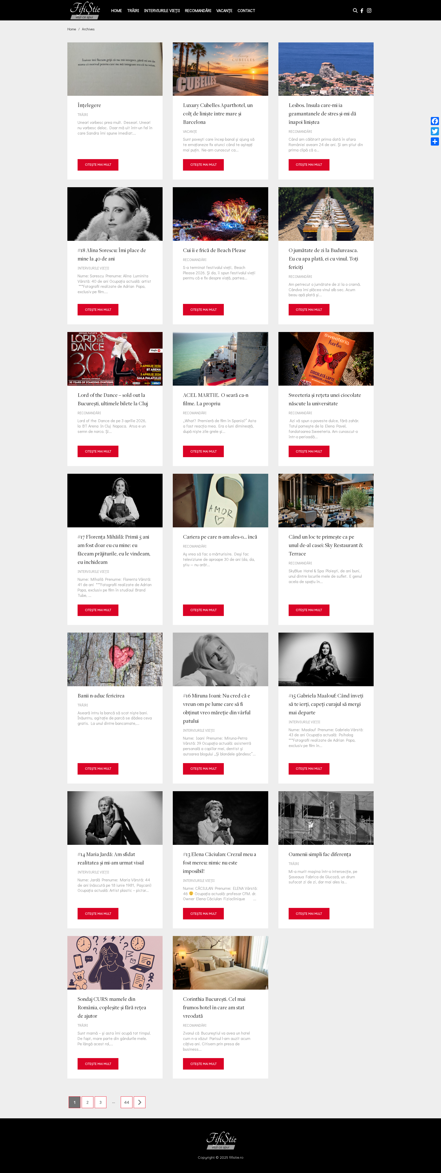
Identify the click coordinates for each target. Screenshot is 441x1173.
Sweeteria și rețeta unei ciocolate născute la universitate (326, 399)
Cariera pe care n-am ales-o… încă (220, 549)
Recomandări (198, 10)
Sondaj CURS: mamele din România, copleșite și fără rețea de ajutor (115, 1007)
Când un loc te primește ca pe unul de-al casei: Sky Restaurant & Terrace (326, 549)
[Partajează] (435, 141)
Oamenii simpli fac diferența (326, 859)
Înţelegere (115, 111)
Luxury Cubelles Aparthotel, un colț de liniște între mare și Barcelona (220, 111)
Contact (246, 10)
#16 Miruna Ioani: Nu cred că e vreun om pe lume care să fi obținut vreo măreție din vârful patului (220, 708)
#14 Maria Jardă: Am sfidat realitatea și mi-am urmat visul (115, 859)
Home (116, 10)
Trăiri (133, 10)
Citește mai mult (98, 165)
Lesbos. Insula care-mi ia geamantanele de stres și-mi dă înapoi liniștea (326, 111)
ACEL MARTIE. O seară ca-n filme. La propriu (220, 399)
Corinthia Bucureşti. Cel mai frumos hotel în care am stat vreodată (220, 1007)
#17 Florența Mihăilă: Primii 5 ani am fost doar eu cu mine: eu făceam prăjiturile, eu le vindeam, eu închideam (115, 549)
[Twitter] (435, 131)
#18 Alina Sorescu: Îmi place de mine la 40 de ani (115, 255)
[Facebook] (435, 121)
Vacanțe (224, 10)
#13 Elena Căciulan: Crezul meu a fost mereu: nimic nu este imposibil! (220, 859)
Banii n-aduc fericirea (115, 708)
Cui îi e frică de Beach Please (220, 255)
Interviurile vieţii (162, 10)
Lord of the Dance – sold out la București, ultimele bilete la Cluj (115, 399)
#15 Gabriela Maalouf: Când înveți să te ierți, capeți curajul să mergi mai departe (326, 708)
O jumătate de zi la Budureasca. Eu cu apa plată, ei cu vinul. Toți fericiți (326, 255)
